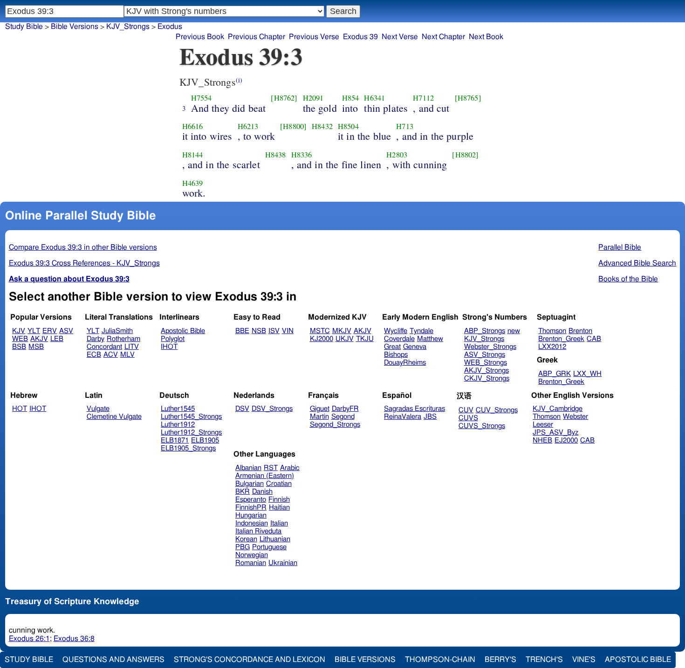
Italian (279, 523)
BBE (242, 330)
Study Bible (24, 26)
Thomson (552, 330)
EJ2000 (566, 440)
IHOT (169, 346)
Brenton (580, 330)
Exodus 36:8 (74, 638)
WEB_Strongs (485, 362)
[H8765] (468, 98)
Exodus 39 (360, 37)
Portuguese (269, 547)
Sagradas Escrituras (414, 408)
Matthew (430, 338)
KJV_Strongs (128, 26)
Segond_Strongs (335, 424)
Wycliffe (395, 330)
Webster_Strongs (490, 346)
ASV (66, 330)
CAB (594, 338)
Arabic (290, 467)
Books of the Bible (628, 279)
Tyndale (421, 330)
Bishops (396, 354)
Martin (319, 416)
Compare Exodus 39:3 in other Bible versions (83, 247)
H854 (350, 98)
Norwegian (251, 555)
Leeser (543, 424)
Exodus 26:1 (29, 638)
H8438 (275, 155)
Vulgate (98, 408)
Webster (575, 416)
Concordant (104, 346)
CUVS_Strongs (482, 426)
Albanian (248, 467)
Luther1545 (178, 408)
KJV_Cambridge (557, 408)
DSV (242, 408)
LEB (56, 338)
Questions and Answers (113, 659)
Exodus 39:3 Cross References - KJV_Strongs (84, 263)
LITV (131, 346)
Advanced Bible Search (637, 263)
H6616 (192, 126)
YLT (33, 330)
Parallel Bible (619, 247)
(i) (239, 79)
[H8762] (284, 98)
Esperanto (250, 499)
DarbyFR (345, 408)
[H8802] (465, 155)
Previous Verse (314, 37)
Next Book (486, 37)
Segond (343, 416)
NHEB (542, 440)
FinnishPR (251, 507)
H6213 (248, 126)
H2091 (313, 98)
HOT (19, 408)
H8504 (348, 126)
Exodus (170, 26)
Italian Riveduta (258, 531)
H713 (404, 126)
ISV (274, 330)
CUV (466, 410)
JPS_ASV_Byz (555, 432)
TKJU (365, 338)
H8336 (301, 155)
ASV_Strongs (484, 354)
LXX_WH (587, 373)
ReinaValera (402, 416)
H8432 (322, 126)
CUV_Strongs (497, 410)
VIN (288, 330)
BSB (19, 346)
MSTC (320, 330)
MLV (127, 354)
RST (271, 467)
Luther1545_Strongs (191, 416)
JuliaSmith (117, 330)
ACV (110, 354)
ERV (49, 330)
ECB (94, 354)
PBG (242, 547)
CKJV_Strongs (486, 378)
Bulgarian (249, 483)
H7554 (201, 98)
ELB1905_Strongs (188, 448)
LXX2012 (552, 346)
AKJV (39, 338)
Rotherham (123, 338)
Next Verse (400, 37)
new (513, 330)
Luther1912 (178, 424)
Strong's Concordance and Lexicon (249, 659)
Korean (246, 539)
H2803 (396, 155)
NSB (259, 330)
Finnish (279, 499)
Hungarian (251, 515)
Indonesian (251, 523)
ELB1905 (205, 440)
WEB (20, 338)
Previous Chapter (256, 37)
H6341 (374, 98)
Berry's (500, 659)
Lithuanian (275, 539)
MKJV (341, 330)
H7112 (423, 98)
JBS (430, 416)
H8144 (192, 155)
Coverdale (399, 338)
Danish (262, 491)
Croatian (279, 483)
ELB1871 (175, 440)
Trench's (544, 659)
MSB (36, 346)
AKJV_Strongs (486, 370)
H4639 (192, 183)
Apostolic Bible (638, 659)
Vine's (584, 659)
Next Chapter (443, 37)
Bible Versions (74, 26)
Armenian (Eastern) (264, 475)
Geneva (414, 346)
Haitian (279, 507)
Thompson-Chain (440, 659)
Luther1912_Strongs (191, 432)
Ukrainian (282, 562)
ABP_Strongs (484, 330)
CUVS (468, 418)
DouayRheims (405, 362)
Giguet (319, 408)
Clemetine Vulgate (114, 416)
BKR (242, 491)
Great (392, 346)
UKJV (345, 338)
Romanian (250, 562)
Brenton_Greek (561, 338)
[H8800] (293, 126)
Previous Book (200, 37)
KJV (18, 330)
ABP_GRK (554, 373)
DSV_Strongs (272, 408)
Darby (95, 338)
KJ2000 (321, 338)
